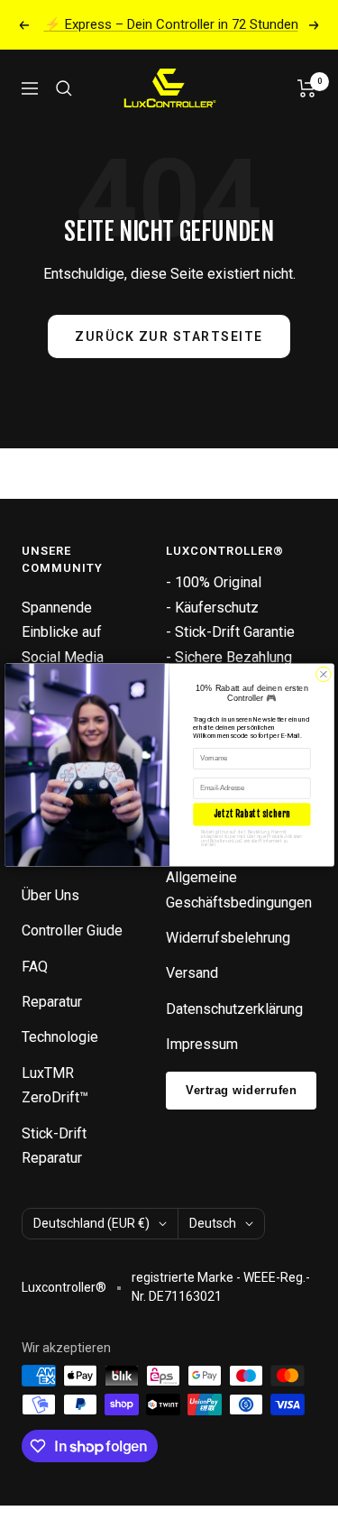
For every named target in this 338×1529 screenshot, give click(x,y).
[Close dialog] (322, 674)
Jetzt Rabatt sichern (251, 813)
